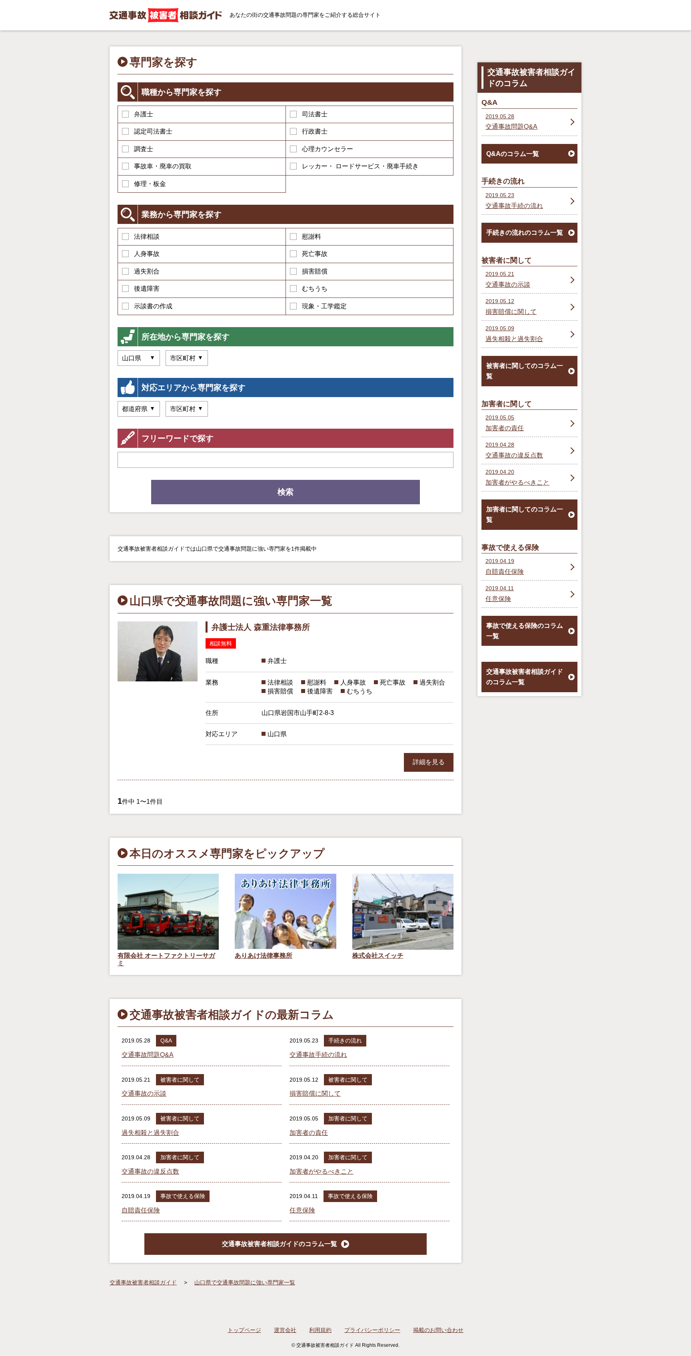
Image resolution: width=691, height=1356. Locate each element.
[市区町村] (187, 409)
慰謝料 (311, 236)
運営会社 (285, 1330)
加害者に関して (347, 1118)
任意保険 (302, 1210)
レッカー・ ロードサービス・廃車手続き (360, 166)
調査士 (143, 149)
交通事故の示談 (144, 1093)
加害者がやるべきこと (321, 1171)
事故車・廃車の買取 (163, 166)
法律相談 (147, 236)
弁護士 (143, 114)
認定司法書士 (153, 131)
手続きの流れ (345, 1040)
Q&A (166, 1040)
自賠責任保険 (141, 1210)
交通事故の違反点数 (150, 1171)
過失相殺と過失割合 (150, 1132)
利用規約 (320, 1330)
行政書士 (315, 131)
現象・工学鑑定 (324, 306)
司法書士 (315, 114)
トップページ (244, 1330)
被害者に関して (180, 1079)
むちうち (315, 288)
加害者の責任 (309, 1132)
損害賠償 (315, 271)
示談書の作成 (153, 306)
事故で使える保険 (182, 1196)
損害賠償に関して (315, 1093)
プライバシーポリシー (372, 1330)
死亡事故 (315, 253)
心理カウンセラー (327, 149)
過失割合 (147, 271)
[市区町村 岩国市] (187, 358)
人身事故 (147, 253)
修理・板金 (150, 183)
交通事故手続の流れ (318, 1054)
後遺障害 (147, 288)
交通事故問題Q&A (148, 1054)
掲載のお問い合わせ (438, 1330)
